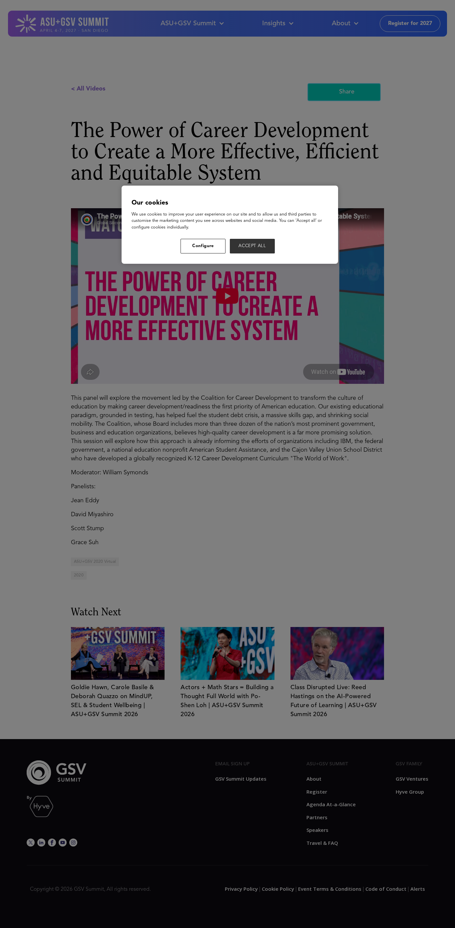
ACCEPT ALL (252, 246)
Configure (203, 246)
